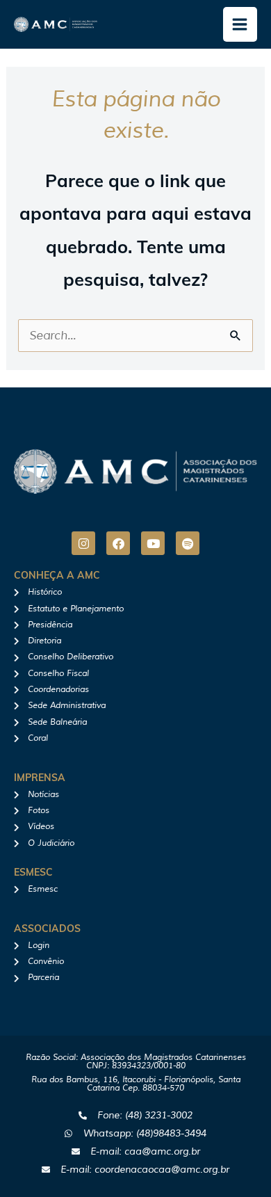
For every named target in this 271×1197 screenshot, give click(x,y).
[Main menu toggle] (240, 24)
